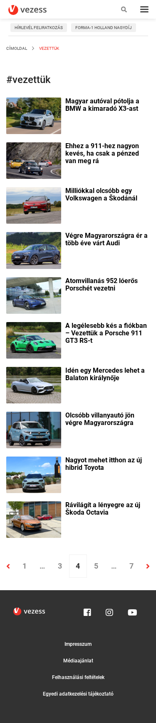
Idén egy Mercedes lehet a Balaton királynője (105, 374)
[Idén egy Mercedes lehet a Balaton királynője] (33, 384)
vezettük (48, 48)
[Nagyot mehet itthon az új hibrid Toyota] (33, 474)
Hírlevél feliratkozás (39, 27)
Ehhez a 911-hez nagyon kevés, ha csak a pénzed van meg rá (102, 153)
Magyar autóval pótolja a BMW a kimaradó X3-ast (102, 105)
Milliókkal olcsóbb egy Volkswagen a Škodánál (101, 194)
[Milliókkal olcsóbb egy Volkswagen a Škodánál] (33, 205)
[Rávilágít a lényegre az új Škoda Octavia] (33, 519)
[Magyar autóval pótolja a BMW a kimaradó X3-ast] (33, 115)
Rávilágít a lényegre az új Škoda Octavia (102, 508)
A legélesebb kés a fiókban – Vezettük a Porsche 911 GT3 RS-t (106, 333)
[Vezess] (35, 10)
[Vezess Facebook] (87, 610)
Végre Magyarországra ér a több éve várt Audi (106, 239)
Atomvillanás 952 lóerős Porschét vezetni (101, 284)
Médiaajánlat (78, 661)
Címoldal (16, 48)
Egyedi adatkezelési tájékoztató (78, 694)
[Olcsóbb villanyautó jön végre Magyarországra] (33, 429)
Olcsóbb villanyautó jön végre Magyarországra (99, 419)
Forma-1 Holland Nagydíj (103, 27)
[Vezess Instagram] (109, 610)
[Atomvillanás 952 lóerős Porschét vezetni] (33, 295)
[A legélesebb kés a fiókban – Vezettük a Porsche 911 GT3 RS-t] (33, 339)
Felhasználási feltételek (78, 677)
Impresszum (78, 644)
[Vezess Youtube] (131, 610)
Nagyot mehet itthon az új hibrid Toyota (103, 464)
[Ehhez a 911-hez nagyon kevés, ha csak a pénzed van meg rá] (33, 160)
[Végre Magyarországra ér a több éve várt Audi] (33, 250)
